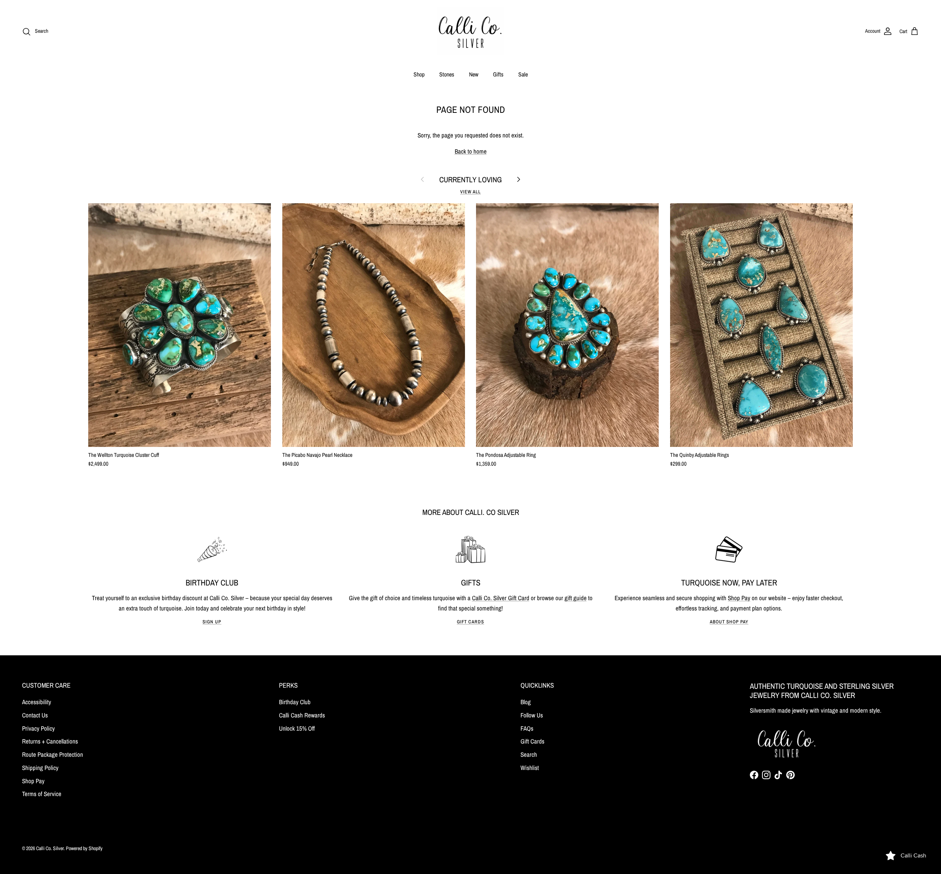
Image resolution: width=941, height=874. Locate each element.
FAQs (526, 728)
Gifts (498, 74)
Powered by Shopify (84, 848)
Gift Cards (470, 622)
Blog (525, 702)
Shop (419, 74)
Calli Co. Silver (50, 848)
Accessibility (36, 702)
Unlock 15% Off (297, 728)
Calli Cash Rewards (302, 715)
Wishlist (529, 767)
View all (470, 192)
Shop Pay (739, 598)
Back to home (471, 151)
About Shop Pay (729, 622)
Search (528, 754)
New (473, 74)
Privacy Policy (38, 728)
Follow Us (531, 715)
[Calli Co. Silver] (470, 31)
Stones (446, 74)
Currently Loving (470, 179)
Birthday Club (295, 702)
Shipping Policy (40, 767)
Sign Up (212, 622)
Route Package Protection (52, 754)
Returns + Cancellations (50, 741)
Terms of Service (41, 793)
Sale (523, 74)
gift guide (576, 598)
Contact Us (35, 715)
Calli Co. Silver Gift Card (500, 598)
